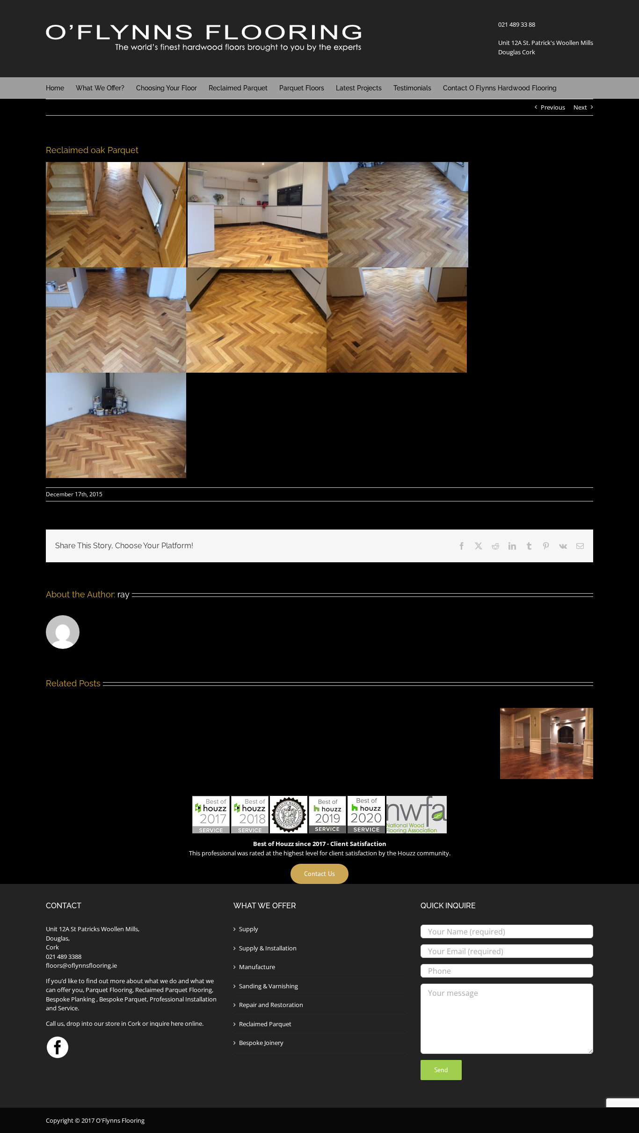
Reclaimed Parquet (265, 1024)
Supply (248, 929)
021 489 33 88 (516, 24)
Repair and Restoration (271, 1005)
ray (123, 594)
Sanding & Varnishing (268, 986)
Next (580, 107)
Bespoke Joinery (261, 1042)
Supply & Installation (268, 948)
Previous (553, 107)
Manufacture (257, 967)
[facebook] (57, 1047)
